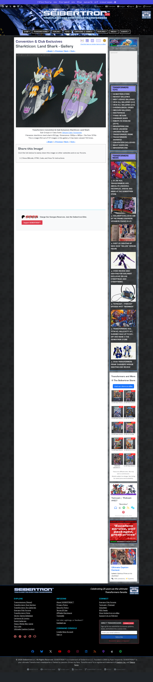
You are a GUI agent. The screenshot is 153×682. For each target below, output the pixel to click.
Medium (92, 40)
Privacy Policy (62, 605)
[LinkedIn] (86, 651)
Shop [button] (26, 32)
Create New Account (65, 632)
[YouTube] (59, 651)
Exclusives (77, 132)
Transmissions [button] (41, 32)
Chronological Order (123, 107)
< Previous (58, 51)
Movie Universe (120, 129)
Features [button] (101, 32)
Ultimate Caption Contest (119, 568)
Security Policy (63, 607)
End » (73, 51)
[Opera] (34, 636)
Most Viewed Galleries (124, 99)
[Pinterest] (69, 651)
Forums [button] (56, 32)
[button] (99, 6)
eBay (82, 40)
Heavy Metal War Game (23, 624)
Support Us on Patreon (108, 616)
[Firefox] (25, 636)
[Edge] (30, 636)
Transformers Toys (120, 88)
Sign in (59, 634)
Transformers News (120, 156)
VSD (104, 40)
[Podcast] (103, 651)
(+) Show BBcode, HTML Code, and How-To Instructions (42, 158)
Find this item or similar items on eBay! (93, 44)
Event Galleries (20, 621)
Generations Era (121, 126)
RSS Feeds (103, 610)
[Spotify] (120, 651)
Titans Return (119, 115)
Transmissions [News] (23, 602)
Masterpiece (119, 113)
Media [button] (113, 32)
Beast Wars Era (120, 145)
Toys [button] (67, 32)
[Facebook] (33, 651)
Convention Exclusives (124, 142)
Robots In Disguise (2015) (122, 122)
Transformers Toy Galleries (25, 607)
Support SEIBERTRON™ (32, 222)
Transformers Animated (120, 138)
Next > (66, 51)
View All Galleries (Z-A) (124, 105)
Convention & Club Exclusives (39, 41)
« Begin (49, 51)
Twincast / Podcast (107, 605)
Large (98, 40)
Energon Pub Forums (22, 610)
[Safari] (20, 636)
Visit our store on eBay (123, 386)
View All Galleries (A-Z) (124, 102)
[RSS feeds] (95, 651)
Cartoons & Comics (21, 618)
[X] (50, 651)
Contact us (61, 623)
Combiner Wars (120, 118)
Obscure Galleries (122, 110)
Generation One (120, 148)
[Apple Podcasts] (112, 651)
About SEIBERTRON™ (65, 602)
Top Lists (17, 626)
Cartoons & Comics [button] (83, 32)
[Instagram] (78, 651)
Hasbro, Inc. (121, 662)
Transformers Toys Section (25, 605)
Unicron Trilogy (120, 132)
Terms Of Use (62, 610)
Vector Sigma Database (23, 616)
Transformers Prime (123, 134)
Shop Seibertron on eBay (109, 613)
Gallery (87, 40)
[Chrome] (15, 636)
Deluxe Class (67, 132)
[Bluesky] (42, 651)
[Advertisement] (62, 183)
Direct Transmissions (117, 623)
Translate (60, 616)
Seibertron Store (121, 94)
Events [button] (124, 32)
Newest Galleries (121, 97)
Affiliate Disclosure (64, 613)
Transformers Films (22, 613)
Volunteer (103, 607)
